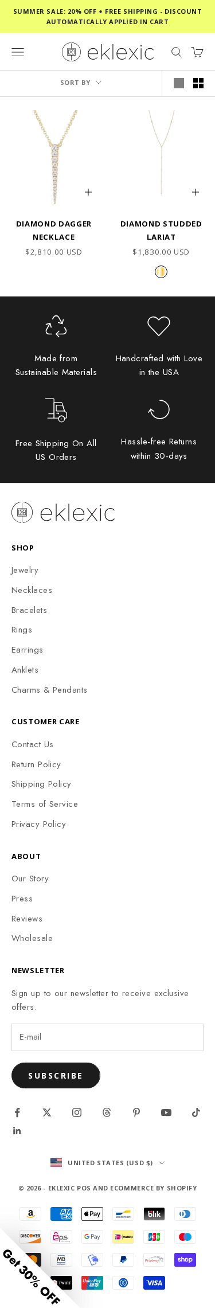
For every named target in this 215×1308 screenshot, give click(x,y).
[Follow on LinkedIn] (17, 1131)
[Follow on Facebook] (17, 1112)
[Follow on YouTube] (166, 1112)
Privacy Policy (38, 824)
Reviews (26, 918)
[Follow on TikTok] (196, 1112)
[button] (40, 1268)
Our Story (30, 878)
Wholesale (32, 938)
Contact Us (32, 744)
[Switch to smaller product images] (198, 83)
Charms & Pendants (49, 690)
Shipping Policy (41, 784)
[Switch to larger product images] (179, 83)
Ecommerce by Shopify (153, 1188)
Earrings (27, 649)
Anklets (24, 669)
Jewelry (24, 570)
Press (22, 898)
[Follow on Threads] (106, 1112)
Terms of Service (44, 804)
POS (84, 1188)
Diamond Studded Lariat (161, 229)
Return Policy (36, 764)
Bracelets (29, 610)
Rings (21, 629)
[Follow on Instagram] (77, 1112)
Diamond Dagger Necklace (54, 229)
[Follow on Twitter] (47, 1112)
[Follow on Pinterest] (136, 1112)
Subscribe (56, 1075)
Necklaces (31, 590)
